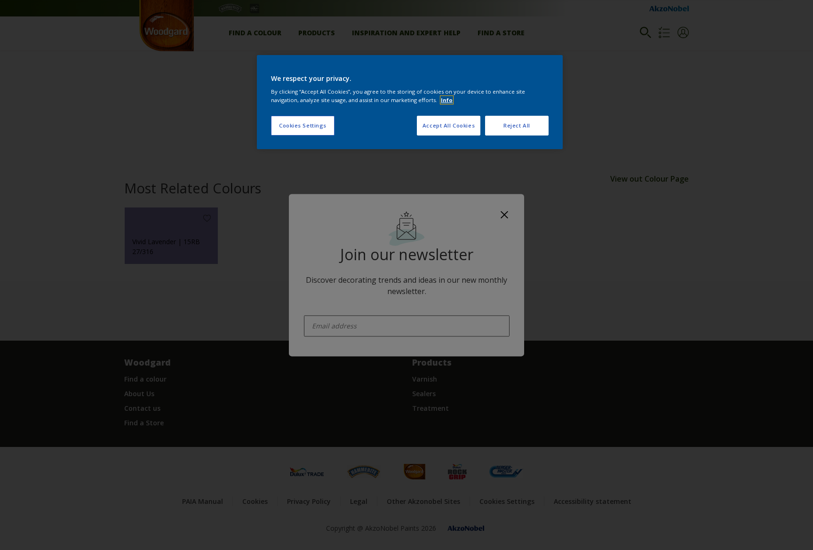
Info (447, 100)
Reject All (516, 125)
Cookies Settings (303, 125)
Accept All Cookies (448, 125)
